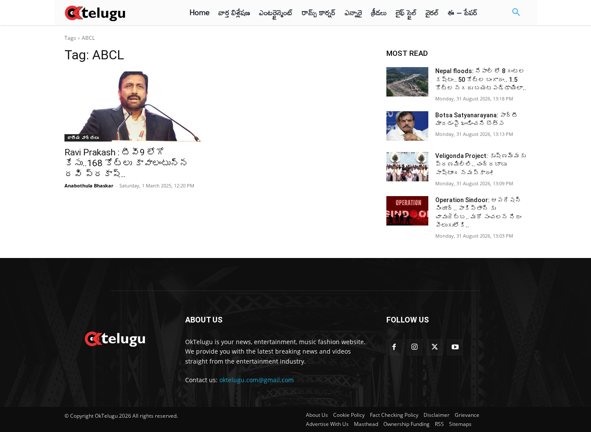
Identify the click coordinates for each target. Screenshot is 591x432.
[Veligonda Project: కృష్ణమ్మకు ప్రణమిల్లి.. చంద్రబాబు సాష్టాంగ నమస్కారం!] (407, 166)
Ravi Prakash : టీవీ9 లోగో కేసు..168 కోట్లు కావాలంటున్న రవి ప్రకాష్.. (126, 163)
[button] (516, 12)
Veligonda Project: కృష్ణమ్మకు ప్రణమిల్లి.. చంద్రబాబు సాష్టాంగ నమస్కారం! (480, 164)
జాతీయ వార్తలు (83, 138)
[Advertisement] (560, 160)
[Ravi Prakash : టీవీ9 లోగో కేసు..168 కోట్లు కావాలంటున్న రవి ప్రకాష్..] (134, 106)
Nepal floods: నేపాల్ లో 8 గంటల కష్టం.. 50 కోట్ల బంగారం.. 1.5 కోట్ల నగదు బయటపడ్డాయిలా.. (480, 79)
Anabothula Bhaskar (88, 185)
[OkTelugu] (114, 12)
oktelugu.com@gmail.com (256, 380)
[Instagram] (415, 347)
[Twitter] (435, 347)
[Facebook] (394, 347)
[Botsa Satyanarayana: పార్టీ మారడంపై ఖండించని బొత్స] (407, 126)
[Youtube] (455, 347)
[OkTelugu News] (114, 338)
